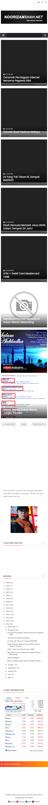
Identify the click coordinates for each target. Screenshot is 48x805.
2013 (8, 618)
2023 (8, 586)
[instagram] (42, 2)
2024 (8, 583)
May (10, 677)
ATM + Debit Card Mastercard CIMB (21, 275)
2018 (8, 602)
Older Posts (10, 424)
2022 (8, 589)
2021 (8, 592)
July (9, 674)
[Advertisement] (24, 457)
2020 (8, 595)
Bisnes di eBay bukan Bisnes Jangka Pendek (20, 411)
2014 (8, 614)
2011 (8, 624)
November (12, 630)
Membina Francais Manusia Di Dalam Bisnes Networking (21, 320)
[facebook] (45, 2)
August (11, 671)
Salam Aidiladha (13, 367)
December (12, 627)
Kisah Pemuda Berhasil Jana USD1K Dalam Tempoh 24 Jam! (24, 227)
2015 (8, 611)
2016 (8, 608)
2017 (8, 605)
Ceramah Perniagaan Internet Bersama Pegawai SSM (21, 79)
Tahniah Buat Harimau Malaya (21, 132)
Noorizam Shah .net (29, 795)
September (12, 668)
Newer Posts (38, 424)
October (11, 665)
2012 (8, 621)
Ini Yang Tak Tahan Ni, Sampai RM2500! (21, 178)
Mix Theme (29, 798)
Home (24, 424)
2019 (8, 598)
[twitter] (38, 2)
